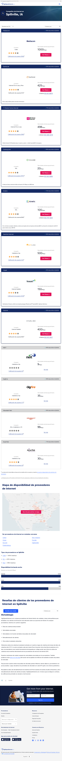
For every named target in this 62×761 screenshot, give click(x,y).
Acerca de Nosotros (36, 730)
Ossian (4, 540)
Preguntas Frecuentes (36, 718)
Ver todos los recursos (36, 721)
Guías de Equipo (35, 716)
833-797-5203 (48, 218)
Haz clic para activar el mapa (31, 512)
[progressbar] (31, 576)
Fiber (4, 563)
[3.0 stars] (13, 53)
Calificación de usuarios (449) (16, 296)
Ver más (46, 369)
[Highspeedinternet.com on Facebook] (33, 741)
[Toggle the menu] (59, 4)
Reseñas (2, 716)
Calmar (4, 537)
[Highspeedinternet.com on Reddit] (40, 741)
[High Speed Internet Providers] (8, 4)
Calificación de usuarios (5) (16, 465)
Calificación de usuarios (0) (16, 371)
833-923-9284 (48, 176)
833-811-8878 (48, 93)
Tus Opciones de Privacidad (8, 753)
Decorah (5, 542)
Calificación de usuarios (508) (16, 56)
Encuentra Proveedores (5, 713)
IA (5, 680)
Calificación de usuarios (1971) (16, 176)
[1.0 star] (9, 53)
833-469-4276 (48, 135)
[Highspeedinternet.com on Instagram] (38, 741)
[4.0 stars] (16, 53)
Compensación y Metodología (40, 752)
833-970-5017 (48, 337)
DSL (4, 559)
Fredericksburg (7, 545)
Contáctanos (34, 735)
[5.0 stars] (18, 53)
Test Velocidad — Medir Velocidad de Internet (10, 730)
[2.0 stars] (11, 53)
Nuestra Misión (35, 732)
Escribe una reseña (10, 611)
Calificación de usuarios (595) (16, 134)
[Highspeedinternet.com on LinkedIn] (43, 741)
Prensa (33, 737)
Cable (4, 555)
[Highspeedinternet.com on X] (35, 741)
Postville (34, 540)
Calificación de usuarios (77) (16, 402)
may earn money (5, 1)
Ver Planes (44, 54)
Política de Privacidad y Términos (53, 752)
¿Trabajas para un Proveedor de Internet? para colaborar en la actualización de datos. (25, 477)
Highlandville (35, 542)
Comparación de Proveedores (38, 713)
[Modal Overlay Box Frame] (31, 695)
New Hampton (36, 537)
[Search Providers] (15, 719)
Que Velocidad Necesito (6, 732)
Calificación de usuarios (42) (16, 260)
